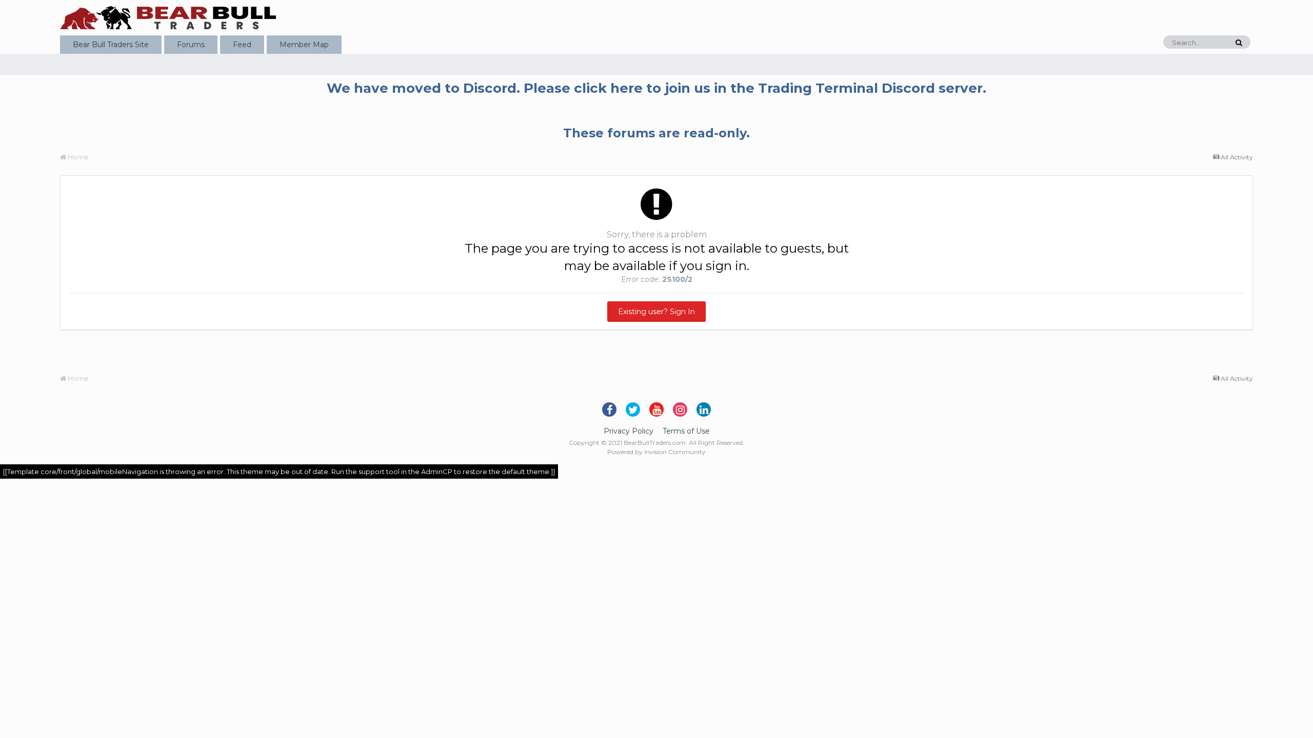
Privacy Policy (628, 431)
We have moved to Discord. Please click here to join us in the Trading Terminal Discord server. (656, 88)
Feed (242, 44)
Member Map (304, 44)
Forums (191, 44)
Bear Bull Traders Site (111, 44)
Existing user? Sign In (656, 311)
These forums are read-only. (656, 133)
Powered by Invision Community (656, 452)
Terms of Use (686, 431)
